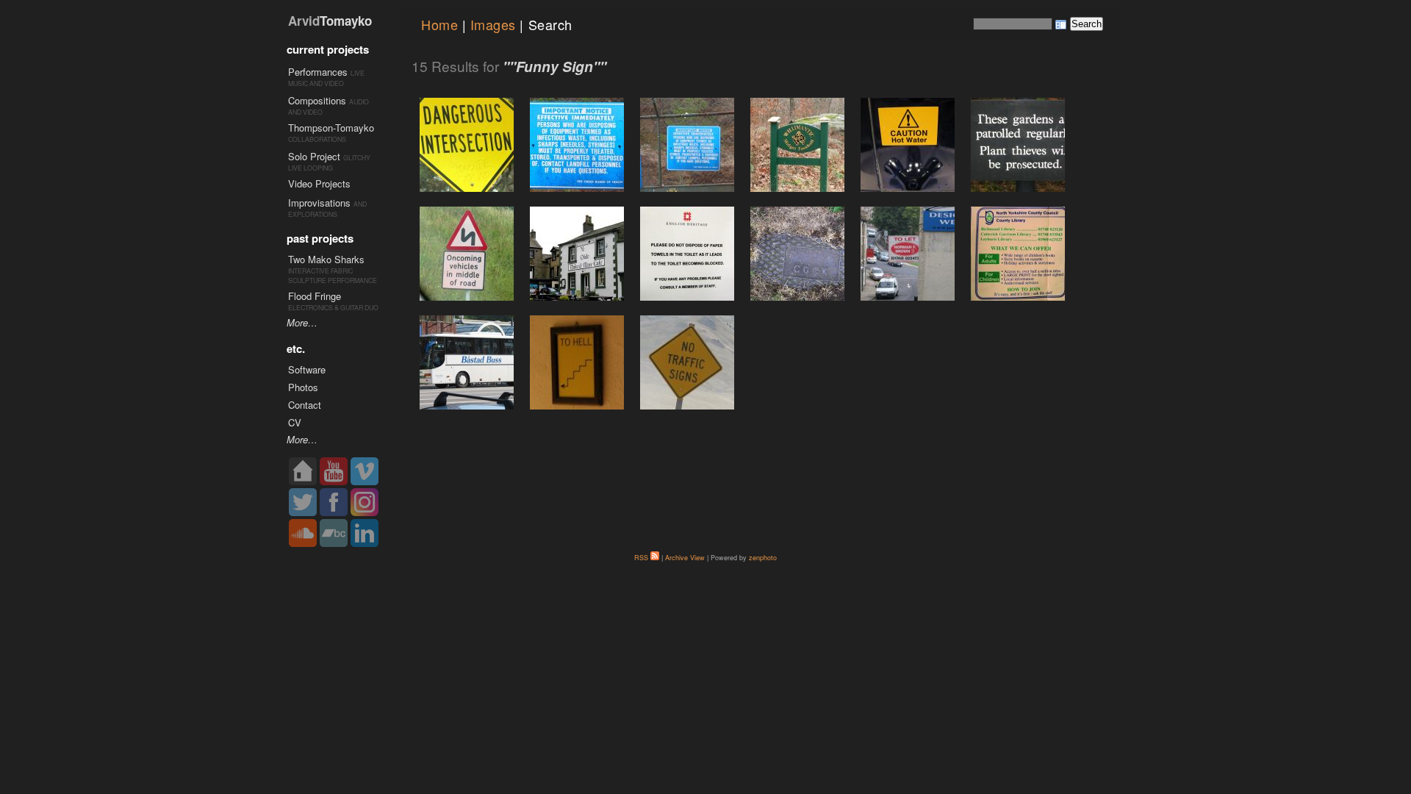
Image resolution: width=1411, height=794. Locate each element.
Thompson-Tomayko (331, 128)
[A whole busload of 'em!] (466, 362)
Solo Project (314, 156)
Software (307, 369)
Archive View (685, 557)
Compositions (317, 100)
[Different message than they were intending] (577, 144)
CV (294, 422)
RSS (642, 557)
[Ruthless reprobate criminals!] (1018, 144)
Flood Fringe (314, 296)
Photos (303, 387)
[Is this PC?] (797, 144)
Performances (318, 72)
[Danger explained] (466, 144)
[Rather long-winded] (687, 253)
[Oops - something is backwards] (1018, 253)
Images (493, 24)
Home (439, 24)
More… (302, 322)
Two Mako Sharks (326, 259)
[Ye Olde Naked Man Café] (577, 253)
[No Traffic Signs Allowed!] (687, 362)
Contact (304, 405)
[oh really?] (797, 253)
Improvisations (319, 203)
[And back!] (577, 362)
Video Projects (319, 183)
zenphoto (763, 557)
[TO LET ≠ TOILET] (907, 253)
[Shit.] (466, 253)
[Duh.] (907, 144)
